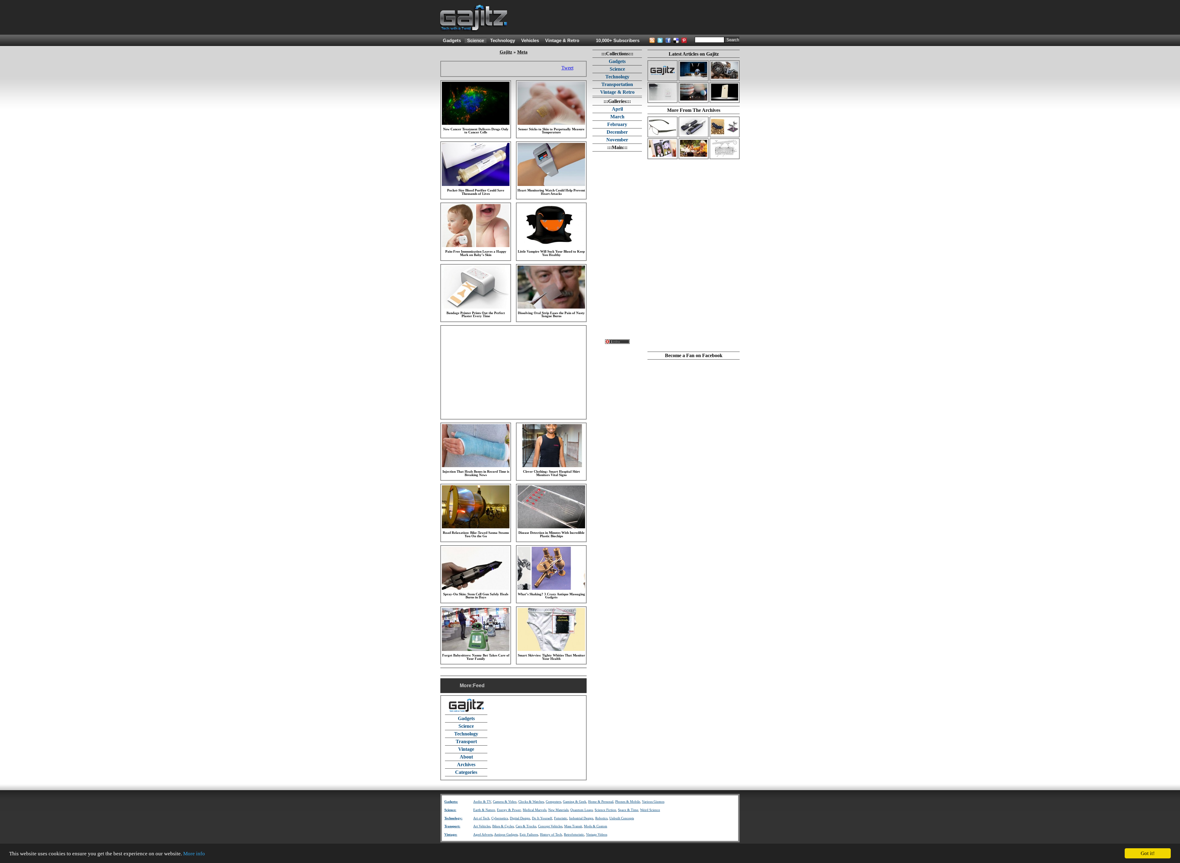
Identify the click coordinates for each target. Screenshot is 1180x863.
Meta (522, 51)
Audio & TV (482, 801)
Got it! (1148, 853)
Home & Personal (600, 801)
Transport (466, 741)
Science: (450, 810)
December (617, 132)
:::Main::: (617, 147)
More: (466, 685)
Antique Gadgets (506, 834)
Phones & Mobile (627, 801)
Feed (479, 685)
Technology (502, 40)
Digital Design (520, 818)
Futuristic (560, 818)
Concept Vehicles (550, 826)
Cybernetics (499, 818)
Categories (466, 772)
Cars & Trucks (526, 826)
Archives (466, 764)
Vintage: (450, 834)
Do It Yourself (542, 818)
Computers (553, 801)
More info (194, 854)
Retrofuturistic (574, 834)
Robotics (601, 818)
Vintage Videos (596, 834)
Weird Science (650, 810)
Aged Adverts (483, 834)
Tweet (567, 67)
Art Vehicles (481, 826)
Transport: (452, 826)
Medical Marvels (534, 810)
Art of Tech (481, 818)
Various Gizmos (653, 801)
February (617, 124)
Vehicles (530, 40)
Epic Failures (529, 834)
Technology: (453, 818)
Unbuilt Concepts (621, 818)
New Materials (558, 810)
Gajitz (506, 51)
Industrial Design (581, 818)
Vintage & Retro (562, 40)
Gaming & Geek (574, 801)
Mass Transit (573, 826)
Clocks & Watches (531, 801)
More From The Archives (693, 110)
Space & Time (628, 810)
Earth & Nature (484, 810)
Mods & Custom (595, 826)
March (617, 116)
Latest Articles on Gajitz (694, 54)
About (466, 756)
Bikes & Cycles (503, 826)
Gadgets (452, 40)
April (617, 109)
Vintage (466, 749)
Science (475, 40)
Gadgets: (451, 801)
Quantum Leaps (581, 810)
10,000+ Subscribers (617, 40)
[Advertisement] (628, 17)
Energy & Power (509, 810)
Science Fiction (605, 810)
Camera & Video (505, 801)
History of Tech (551, 834)
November (617, 139)
